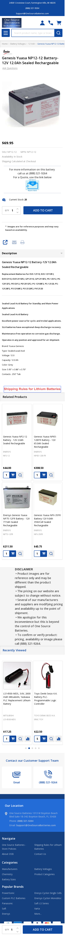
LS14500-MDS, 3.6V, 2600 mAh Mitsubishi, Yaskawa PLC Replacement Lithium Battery (17, 698)
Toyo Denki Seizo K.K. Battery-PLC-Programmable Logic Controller (45, 698)
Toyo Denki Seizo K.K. (44, 715)
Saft (4, 908)
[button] (32, 185)
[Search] (58, 33)
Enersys (6, 913)
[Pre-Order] (43, 475)
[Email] (14, 242)
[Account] (42, 23)
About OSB (8, 853)
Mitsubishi (8, 715)
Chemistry (7, 874)
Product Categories (44, 874)
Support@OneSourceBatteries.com (36, 825)
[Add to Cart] (13, 475)
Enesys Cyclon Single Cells (48, 893)
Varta (37, 908)
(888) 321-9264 (25, 820)
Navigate (8, 838)
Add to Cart (43, 210)
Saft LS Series (41, 903)
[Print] (22, 242)
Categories (10, 862)
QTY (7, 210)
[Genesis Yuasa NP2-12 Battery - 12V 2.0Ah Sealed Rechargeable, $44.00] (17, 419)
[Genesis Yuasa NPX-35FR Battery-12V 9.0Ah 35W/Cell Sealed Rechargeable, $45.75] (48, 497)
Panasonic (7, 903)
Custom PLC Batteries (13, 898)
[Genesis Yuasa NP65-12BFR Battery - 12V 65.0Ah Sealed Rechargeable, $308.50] (48, 419)
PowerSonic (8, 893)
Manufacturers (9, 869)
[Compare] (27, 739)
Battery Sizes (9, 879)
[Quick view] (20, 475)
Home (5, 43)
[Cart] (59, 23)
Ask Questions (10, 68)
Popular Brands (13, 887)
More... (37, 913)
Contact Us (40, 853)
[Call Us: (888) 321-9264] (50, 23)
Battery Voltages (43, 869)
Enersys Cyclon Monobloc (47, 898)
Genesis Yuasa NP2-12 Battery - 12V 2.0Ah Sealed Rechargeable (15, 440)
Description (9, 253)
